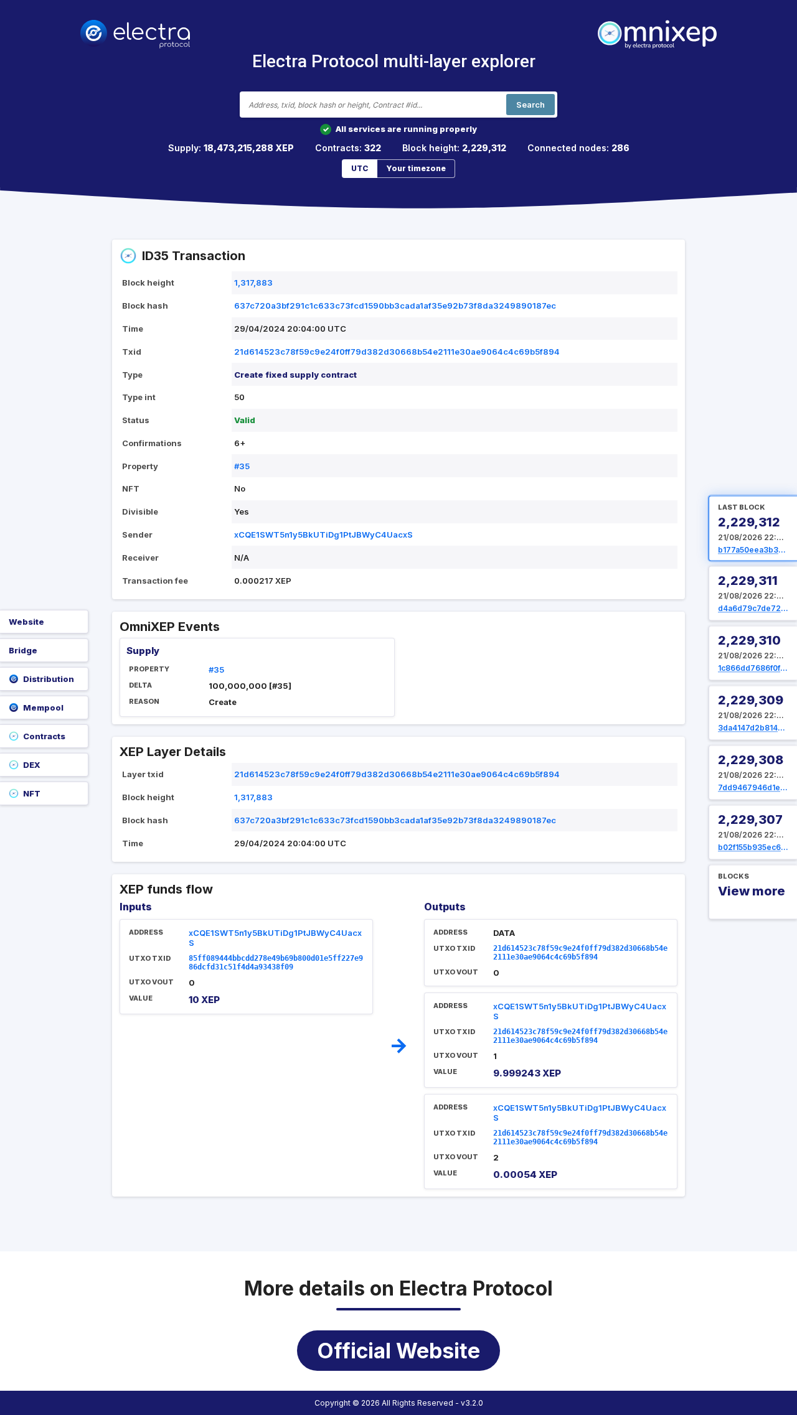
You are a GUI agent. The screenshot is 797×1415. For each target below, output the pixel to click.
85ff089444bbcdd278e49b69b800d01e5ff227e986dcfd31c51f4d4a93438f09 (276, 962)
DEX (31, 765)
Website (26, 622)
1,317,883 (253, 282)
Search (530, 105)
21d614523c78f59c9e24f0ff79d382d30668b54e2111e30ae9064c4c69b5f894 (397, 352)
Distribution (48, 679)
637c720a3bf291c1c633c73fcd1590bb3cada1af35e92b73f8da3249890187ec (395, 306)
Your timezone (416, 168)
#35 (242, 466)
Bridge (23, 650)
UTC (359, 168)
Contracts (44, 736)
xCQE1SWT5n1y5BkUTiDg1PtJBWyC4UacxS (323, 534)
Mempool (43, 707)
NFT (31, 793)
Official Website (398, 1350)
